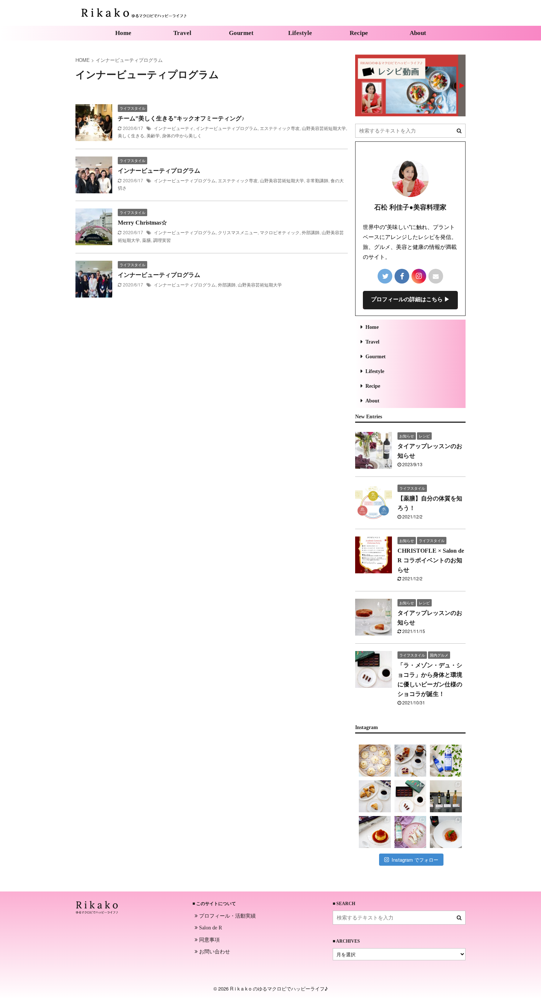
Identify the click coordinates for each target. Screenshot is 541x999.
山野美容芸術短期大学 (324, 128)
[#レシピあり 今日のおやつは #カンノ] (411, 832)
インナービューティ (174, 128)
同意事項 (209, 939)
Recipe (359, 32)
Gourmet (241, 32)
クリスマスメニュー (238, 232)
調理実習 (162, 240)
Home (123, 32)
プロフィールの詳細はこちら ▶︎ (410, 299)
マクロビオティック (280, 232)
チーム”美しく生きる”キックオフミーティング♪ (181, 118)
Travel (182, 32)
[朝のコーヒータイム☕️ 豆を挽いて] (411, 761)
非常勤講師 (317, 180)
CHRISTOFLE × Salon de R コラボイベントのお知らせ (430, 560)
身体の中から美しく (182, 135)
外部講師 (310, 232)
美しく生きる (131, 135)
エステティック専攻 (280, 128)
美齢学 (153, 135)
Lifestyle (300, 32)
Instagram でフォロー (415, 859)
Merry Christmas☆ (142, 222)
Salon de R (210, 928)
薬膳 (146, 240)
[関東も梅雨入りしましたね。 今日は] (446, 761)
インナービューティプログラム (227, 128)
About (418, 32)
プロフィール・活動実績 (227, 915)
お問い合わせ (214, 951)
